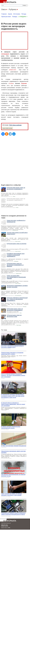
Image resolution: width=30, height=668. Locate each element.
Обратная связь (4, 524)
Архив (10, 14)
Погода (23, 14)
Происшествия (6, 16)
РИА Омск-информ (15, 125)
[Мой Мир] (14, 134)
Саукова (24, 83)
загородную (5, 54)
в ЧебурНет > (23, 16)
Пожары (14, 16)
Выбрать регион (4, 525)
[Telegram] (10, 134)
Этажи (11, 83)
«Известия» (12, 69)
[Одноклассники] (6, 134)
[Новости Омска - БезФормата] (8, 1)
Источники (16, 14)
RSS (9, 527)
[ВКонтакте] (3, 134)
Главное (4, 14)
